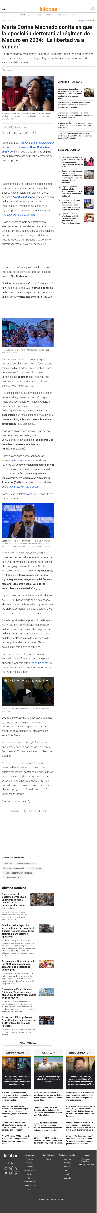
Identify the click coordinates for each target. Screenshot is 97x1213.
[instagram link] (16, 1168)
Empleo (48, 1159)
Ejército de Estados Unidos (46, 15)
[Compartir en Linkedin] (20, 133)
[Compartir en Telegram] (26, 133)
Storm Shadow (63, 15)
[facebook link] (6, 1168)
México (29, 1174)
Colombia (29, 1163)
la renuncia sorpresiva (26, 460)
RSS (29, 1189)
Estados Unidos (30, 1170)
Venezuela (7, 20)
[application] (28, 691)
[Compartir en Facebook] (9, 133)
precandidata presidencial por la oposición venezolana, (28, 147)
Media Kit (67, 1178)
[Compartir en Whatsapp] (4, 133)
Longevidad (74, 15)
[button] (3, 9)
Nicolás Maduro (35, 868)
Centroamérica (29, 1182)
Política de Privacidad (86, 1165)
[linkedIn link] (16, 1173)
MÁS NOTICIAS (28, 1042)
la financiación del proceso (24, 486)
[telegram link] (11, 1173)
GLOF (29, 15)
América (30, 1159)
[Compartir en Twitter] (15, 133)
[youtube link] (6, 1173)
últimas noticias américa (13, 877)
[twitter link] (11, 1168)
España (30, 1167)
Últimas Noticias (30, 1185)
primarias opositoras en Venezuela (17, 873)
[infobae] (48, 9)
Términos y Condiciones (85, 1160)
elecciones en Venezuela (13, 868)
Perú (30, 1178)
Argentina (67, 1159)
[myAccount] (93, 9)
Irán (33, 15)
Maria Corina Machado (26, 863)
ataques (33, 494)
